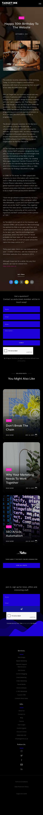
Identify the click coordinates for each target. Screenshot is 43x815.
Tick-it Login (21, 724)
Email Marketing (21, 677)
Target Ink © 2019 (21, 793)
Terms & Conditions (21, 781)
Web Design (21, 657)
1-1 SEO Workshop (21, 691)
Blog (21, 717)
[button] (40, 3)
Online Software (21, 688)
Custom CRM (21, 695)
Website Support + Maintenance (21, 666)
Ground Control (21, 731)
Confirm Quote (21, 728)
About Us (21, 710)
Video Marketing (21, 681)
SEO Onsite (21, 670)
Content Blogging (21, 674)
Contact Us (21, 714)
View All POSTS (21, 565)
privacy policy (21, 360)
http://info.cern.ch (9, 266)
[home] (9, 3)
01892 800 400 (21, 735)
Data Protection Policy (21, 786)
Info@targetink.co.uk (21, 738)
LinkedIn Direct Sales (21, 698)
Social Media (22, 684)
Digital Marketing (21, 661)
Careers (21, 721)
